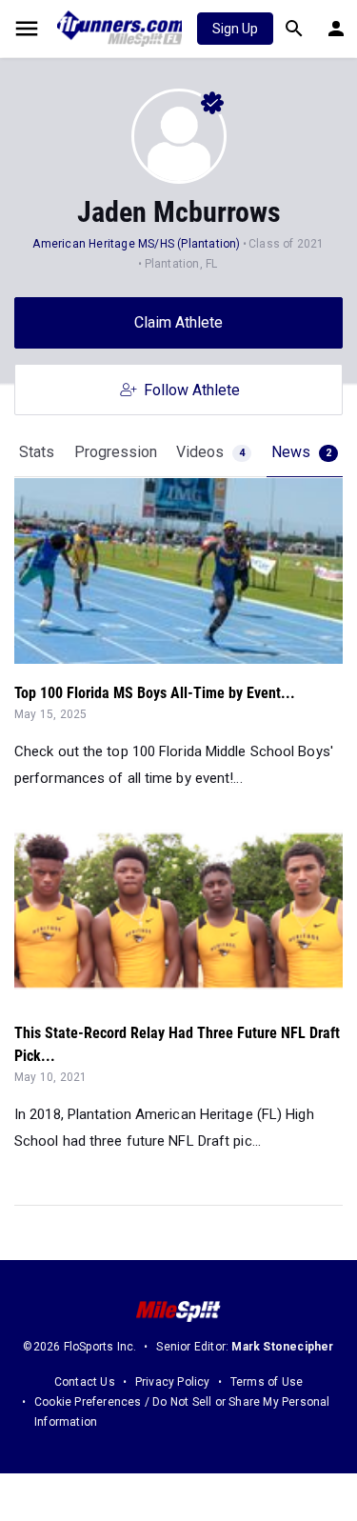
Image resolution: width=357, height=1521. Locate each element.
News (301, 452)
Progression (115, 452)
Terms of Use (266, 1382)
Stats (36, 452)
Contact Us (84, 1382)
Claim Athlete (178, 322)
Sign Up (235, 28)
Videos (210, 452)
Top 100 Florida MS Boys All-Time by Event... (154, 693)
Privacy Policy (172, 1382)
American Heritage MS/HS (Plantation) (136, 243)
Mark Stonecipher (282, 1346)
